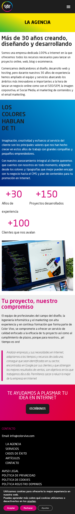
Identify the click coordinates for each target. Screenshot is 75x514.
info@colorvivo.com (22, 436)
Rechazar (28, 508)
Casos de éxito (16, 453)
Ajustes (45, 508)
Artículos (12, 458)
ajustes (31, 501)
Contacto (12, 463)
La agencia (13, 444)
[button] (68, 7)
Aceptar (11, 508)
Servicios (12, 449)
